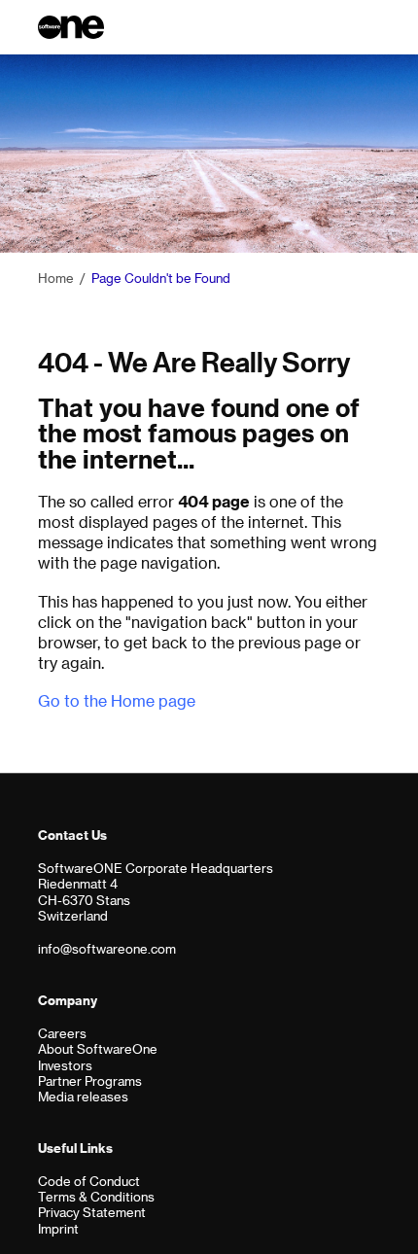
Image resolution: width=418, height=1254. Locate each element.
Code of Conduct (89, 1180)
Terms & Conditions (96, 1196)
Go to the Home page (116, 700)
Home (56, 277)
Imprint (58, 1228)
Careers (62, 1033)
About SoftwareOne (97, 1048)
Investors (65, 1065)
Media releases (83, 1096)
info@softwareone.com (107, 948)
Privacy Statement (92, 1211)
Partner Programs (90, 1080)
